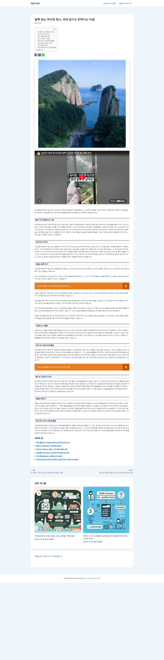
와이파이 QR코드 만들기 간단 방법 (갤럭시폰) (52, 449)
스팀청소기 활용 (45, 38)
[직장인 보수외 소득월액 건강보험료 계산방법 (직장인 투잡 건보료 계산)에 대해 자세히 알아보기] (106, 510)
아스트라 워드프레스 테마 (93, 578)
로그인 (52, 556)
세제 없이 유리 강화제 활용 (48, 47)
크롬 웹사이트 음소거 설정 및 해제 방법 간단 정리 (53, 453)
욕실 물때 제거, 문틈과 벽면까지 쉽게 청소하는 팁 (53, 442)
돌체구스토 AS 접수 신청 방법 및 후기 (49, 446)
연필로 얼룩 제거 (45, 36)
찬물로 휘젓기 (44, 45)
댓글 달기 (37, 539)
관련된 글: (40, 50)
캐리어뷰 (35, 3)
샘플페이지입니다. (125, 3)
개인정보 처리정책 (109, 3)
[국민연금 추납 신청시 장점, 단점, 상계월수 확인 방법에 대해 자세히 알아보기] (58, 510)
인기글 (42, 539)
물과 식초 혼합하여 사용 (47, 32)
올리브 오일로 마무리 (46, 43)
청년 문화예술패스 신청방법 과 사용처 (49, 456)
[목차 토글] (54, 29)
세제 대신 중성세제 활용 (47, 41)
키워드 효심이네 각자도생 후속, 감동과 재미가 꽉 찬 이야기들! (57, 459)
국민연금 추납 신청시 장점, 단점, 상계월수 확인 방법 (54, 536)
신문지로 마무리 (45, 34)
